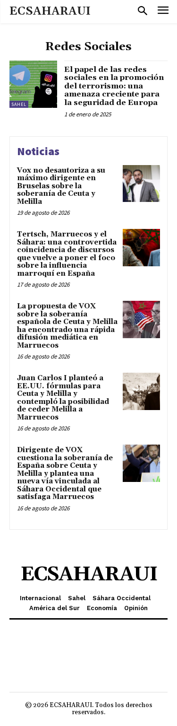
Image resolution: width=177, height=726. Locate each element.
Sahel (18, 104)
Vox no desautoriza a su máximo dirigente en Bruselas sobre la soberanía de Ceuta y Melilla (61, 186)
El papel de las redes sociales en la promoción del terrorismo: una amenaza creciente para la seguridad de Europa (114, 86)
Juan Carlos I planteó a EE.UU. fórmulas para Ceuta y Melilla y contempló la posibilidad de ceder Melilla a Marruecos (63, 398)
